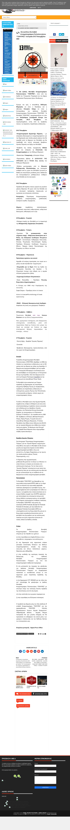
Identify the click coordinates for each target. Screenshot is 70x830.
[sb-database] (7, 96)
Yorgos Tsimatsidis (52, 814)
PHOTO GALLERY (7, 35)
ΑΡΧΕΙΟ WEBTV (6, 48)
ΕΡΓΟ (6, 59)
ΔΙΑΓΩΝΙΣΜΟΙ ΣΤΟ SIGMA (8, 54)
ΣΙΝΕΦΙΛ (7, 71)
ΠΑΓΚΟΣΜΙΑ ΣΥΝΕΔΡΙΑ (7, 64)
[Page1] (4, 780)
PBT (26, 814)
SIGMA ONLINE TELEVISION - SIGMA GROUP (34, 813)
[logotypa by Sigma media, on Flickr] (58, 198)
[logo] (5, 84)
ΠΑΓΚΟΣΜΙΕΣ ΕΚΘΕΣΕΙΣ (8, 67)
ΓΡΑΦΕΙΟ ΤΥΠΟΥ (7, 51)
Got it (39, 7)
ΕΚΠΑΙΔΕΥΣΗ (8, 57)
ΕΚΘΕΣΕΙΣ (7, 56)
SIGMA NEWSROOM (8, 37)
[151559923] (6, 159)
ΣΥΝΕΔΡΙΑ (7, 73)
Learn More (33, 7)
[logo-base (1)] (7, 142)
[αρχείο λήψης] (7, 90)
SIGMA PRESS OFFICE (23, 25)
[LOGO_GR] (6, 148)
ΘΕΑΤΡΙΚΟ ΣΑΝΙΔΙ (7, 62)
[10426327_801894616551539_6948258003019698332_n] (8, 135)
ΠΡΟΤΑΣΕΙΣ (7, 69)
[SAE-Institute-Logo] (8, 124)
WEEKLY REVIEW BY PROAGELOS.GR (8, 44)
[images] (5, 103)
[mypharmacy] (7, 115)
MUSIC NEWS (8, 32)
